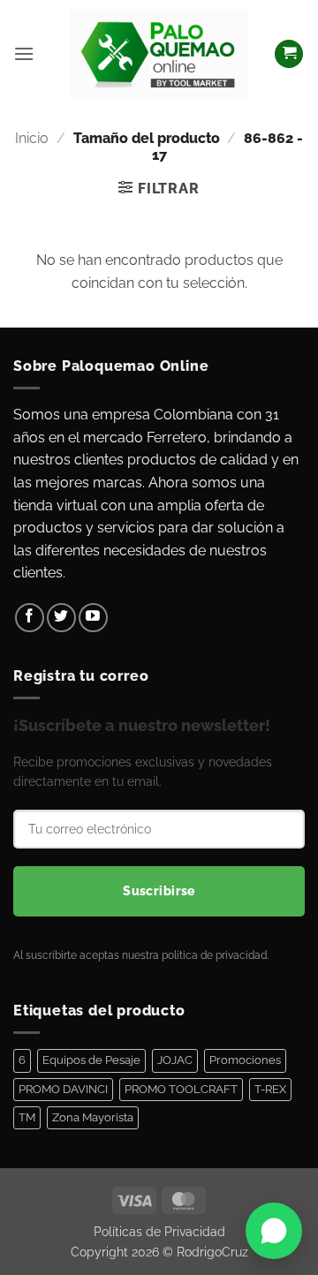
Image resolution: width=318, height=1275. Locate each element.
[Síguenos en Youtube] (93, 617)
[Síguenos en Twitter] (61, 617)
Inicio (32, 138)
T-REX (270, 1089)
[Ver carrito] (289, 54)
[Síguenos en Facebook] (29, 617)
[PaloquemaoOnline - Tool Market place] (159, 53)
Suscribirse (159, 891)
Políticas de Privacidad (159, 1231)
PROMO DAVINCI (63, 1089)
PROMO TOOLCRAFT (181, 1089)
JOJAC (175, 1060)
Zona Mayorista (92, 1117)
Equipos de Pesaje (91, 1060)
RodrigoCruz (212, 1251)
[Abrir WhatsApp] (274, 1231)
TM (27, 1117)
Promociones (245, 1060)
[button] (23, 53)
